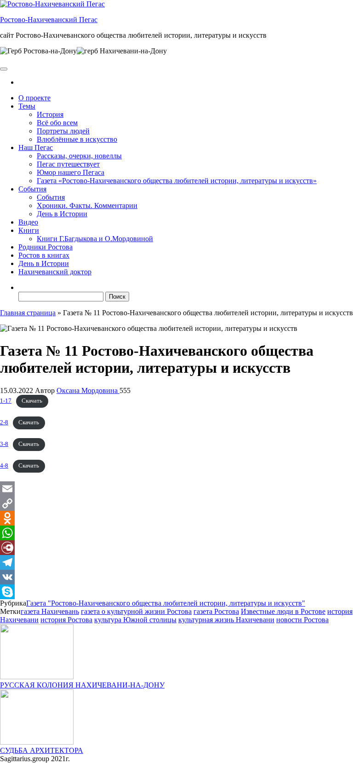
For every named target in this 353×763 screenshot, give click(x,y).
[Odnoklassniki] (176, 518)
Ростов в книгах (43, 255)
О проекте (34, 98)
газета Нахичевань (50, 611)
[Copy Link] (176, 503)
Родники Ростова (45, 247)
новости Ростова (302, 620)
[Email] (176, 488)
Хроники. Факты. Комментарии (87, 205)
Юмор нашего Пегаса (70, 172)
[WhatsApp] (176, 533)
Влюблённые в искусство (77, 139)
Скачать (32, 401)
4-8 (4, 465)
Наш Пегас (35, 147)
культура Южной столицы (135, 620)
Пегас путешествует (68, 164)
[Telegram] (176, 562)
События (32, 189)
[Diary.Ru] (176, 547)
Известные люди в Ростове (283, 611)
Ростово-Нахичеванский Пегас (48, 19)
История (50, 114)
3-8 (4, 444)
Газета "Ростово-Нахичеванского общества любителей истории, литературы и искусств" (165, 603)
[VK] (176, 577)
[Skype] (176, 591)
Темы (26, 106)
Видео (28, 222)
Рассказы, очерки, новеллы (79, 156)
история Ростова (66, 620)
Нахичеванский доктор (54, 272)
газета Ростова (216, 611)
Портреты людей (63, 131)
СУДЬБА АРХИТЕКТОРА (41, 750)
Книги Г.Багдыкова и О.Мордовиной (95, 239)
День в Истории (62, 214)
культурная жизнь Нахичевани (226, 620)
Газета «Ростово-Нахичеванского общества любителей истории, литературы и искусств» (177, 181)
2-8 (4, 422)
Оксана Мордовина (88, 390)
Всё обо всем (57, 123)
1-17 (5, 401)
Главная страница (28, 313)
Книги (28, 230)
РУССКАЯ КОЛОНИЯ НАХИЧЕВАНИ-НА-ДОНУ (82, 685)
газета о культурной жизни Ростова (136, 611)
